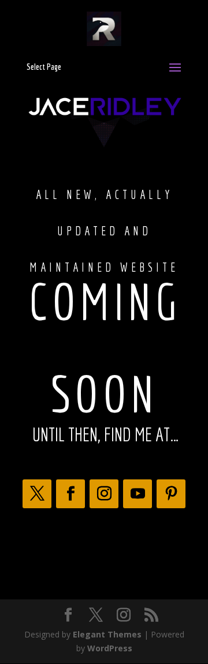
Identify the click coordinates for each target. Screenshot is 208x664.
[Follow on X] (37, 493)
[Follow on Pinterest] (171, 493)
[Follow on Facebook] (70, 493)
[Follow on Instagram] (104, 493)
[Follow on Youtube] (137, 493)
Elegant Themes (107, 634)
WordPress (109, 648)
